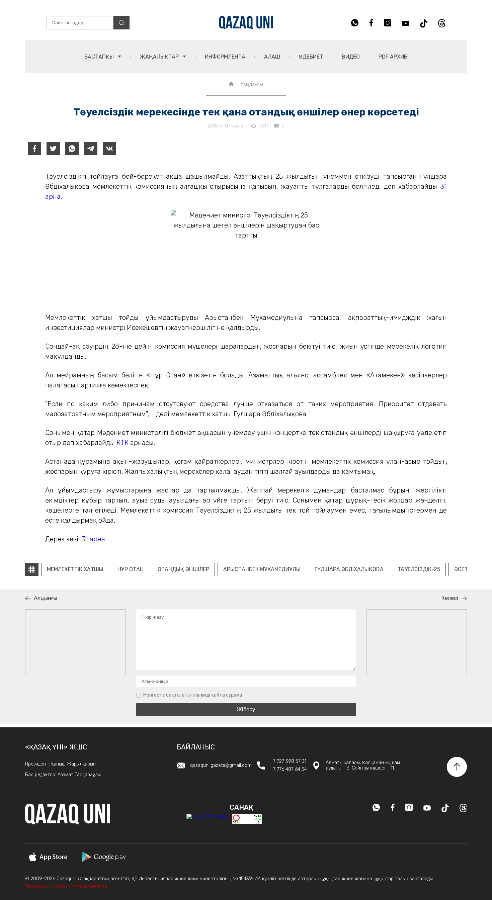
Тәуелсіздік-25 (419, 569)
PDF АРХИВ (393, 57)
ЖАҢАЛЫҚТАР (160, 57)
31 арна (93, 539)
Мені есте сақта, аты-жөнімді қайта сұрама (192, 695)
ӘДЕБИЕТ (311, 57)
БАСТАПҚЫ (99, 57)
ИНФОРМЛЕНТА (225, 57)
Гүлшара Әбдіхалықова (349, 569)
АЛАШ (272, 57)
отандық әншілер (183, 569)
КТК (122, 443)
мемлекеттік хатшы (75, 569)
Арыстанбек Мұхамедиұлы (262, 569)
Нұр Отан (130, 569)
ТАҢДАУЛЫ (252, 84)
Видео (351, 57)
